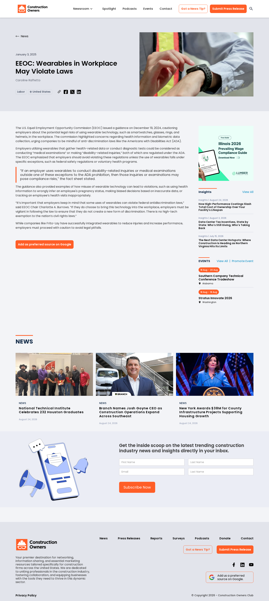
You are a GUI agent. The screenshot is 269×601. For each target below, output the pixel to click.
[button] (84, 8)
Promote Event (242, 261)
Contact (166, 8)
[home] (33, 9)
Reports (156, 538)
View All (247, 192)
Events (148, 8)
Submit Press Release (228, 9)
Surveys (179, 538)
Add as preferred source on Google (44, 244)
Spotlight (109, 8)
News (104, 538)
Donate (225, 538)
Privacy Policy (26, 595)
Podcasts (130, 8)
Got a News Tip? (193, 9)
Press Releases (129, 538)
